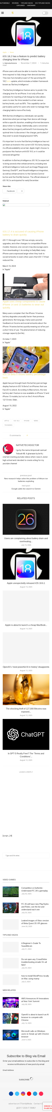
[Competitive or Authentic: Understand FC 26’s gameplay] (11, 892)
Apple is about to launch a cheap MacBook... (26, 625)
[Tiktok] (41, 1094)
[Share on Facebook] (30, 435)
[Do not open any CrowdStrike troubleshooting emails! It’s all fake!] (11, 963)
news (36, 421)
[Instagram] (23, 1094)
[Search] (37, 13)
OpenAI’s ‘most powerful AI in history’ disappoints (26, 667)
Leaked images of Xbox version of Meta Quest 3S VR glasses (35, 921)
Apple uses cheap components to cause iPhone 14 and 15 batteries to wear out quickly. (24, 304)
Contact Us (38, 1104)
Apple (6, 421)
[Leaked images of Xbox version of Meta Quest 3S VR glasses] (11, 924)
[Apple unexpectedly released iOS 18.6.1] (26, 564)
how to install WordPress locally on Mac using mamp (35, 977)
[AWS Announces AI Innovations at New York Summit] (11, 1002)
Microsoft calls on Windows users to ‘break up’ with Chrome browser (35, 1034)
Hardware (31, 5)
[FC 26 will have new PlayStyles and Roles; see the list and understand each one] (11, 908)
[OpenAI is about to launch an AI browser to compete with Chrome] (11, 1018)
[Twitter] (17, 1094)
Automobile (5, 3)
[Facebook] (26, 13)
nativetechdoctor (11, 63)
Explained (21, 5)
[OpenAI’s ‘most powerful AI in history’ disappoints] (26, 647)
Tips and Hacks (27, 3)
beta (9, 81)
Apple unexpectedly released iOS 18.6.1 (26, 583)
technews (8, 425)
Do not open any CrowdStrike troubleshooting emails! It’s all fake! (34, 962)
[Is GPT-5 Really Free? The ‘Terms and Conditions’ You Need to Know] (26, 734)
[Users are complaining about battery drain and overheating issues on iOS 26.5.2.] (26, 519)
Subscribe (24, 1080)
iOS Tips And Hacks (42, 3)
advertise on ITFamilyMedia (20, 1104)
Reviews (15, 3)
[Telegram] (35, 1094)
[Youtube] (29, 1094)
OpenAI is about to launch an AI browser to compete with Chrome (35, 1017)
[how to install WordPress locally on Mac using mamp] (11, 979)
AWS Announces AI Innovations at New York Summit (35, 999)
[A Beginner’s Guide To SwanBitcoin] (11, 947)
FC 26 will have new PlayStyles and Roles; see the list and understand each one (35, 907)
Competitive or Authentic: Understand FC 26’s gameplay (34, 889)
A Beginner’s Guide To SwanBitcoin (31, 944)
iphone (26, 421)
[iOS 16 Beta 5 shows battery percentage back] (26, 348)
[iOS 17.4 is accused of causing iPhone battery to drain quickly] (26, 205)
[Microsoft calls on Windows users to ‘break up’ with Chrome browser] (11, 1035)
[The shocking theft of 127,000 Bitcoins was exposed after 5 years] (26, 689)
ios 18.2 (16, 421)
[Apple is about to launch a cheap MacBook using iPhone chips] (26, 606)
